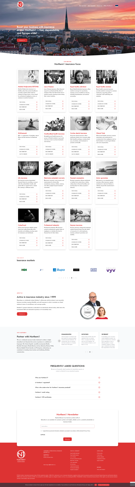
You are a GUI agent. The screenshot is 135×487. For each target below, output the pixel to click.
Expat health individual (74, 453)
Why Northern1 (108, 6)
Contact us (22, 40)
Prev (59, 341)
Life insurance (22, 178)
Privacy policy (99, 453)
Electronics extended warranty (54, 178)
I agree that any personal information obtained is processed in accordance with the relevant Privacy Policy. (66, 430)
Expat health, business (103, 87)
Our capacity (91, 6)
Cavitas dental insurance (78, 133)
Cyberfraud (22, 225)
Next (118, 341)
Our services (82, 6)
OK (95, 484)
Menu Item (116, 7)
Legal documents (100, 460)
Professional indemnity (51, 225)
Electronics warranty (74, 460)
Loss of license (73, 456)
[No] (133, 485)
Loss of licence (49, 87)
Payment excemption (77, 178)
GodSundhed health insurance (54, 134)
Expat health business (74, 455)
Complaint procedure (101, 458)
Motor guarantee (102, 178)
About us (99, 6)
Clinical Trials (100, 133)
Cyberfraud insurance (74, 465)
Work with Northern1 (101, 469)
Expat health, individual (78, 87)
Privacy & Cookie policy (103, 484)
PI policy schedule (100, 456)
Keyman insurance (76, 225)
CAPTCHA (42, 434)
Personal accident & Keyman (76, 458)
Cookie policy (99, 455)
